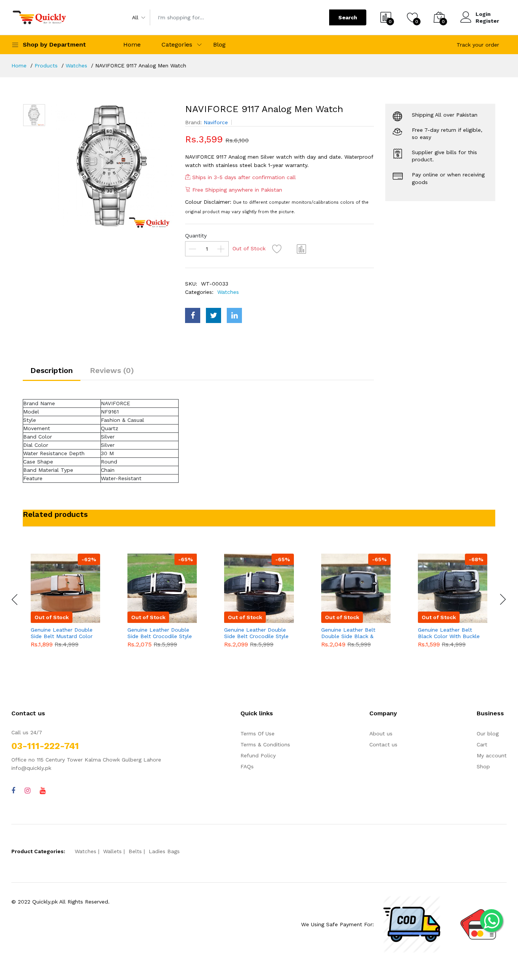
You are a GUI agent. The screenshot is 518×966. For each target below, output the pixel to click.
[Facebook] (13, 790)
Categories (177, 44)
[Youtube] (43, 790)
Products (46, 65)
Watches (76, 65)
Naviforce (216, 122)
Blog (219, 44)
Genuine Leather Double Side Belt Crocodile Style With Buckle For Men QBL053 (256, 633)
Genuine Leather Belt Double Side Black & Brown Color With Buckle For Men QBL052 (353, 633)
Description (51, 370)
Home (132, 44)
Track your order (478, 45)
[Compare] (301, 248)
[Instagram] (27, 790)
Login (483, 14)
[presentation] (15, 599)
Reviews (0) (112, 370)
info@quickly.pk (31, 768)
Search (347, 17)
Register (487, 21)
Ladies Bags (164, 851)
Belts (135, 851)
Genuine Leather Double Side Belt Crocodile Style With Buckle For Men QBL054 (159, 633)
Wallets (112, 851)
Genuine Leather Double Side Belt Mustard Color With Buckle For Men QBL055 (62, 633)
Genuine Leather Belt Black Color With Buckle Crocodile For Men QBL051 (449, 633)
